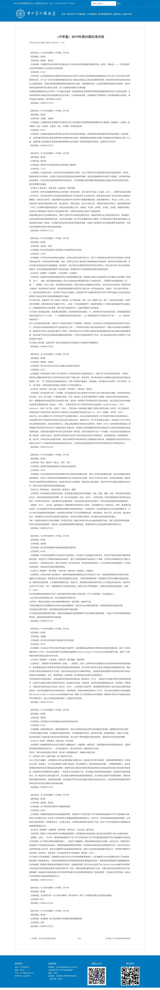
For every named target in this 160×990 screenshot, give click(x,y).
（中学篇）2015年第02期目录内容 (42, 938)
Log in (144, 3)
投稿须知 (117, 14)
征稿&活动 (127, 14)
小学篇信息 (92, 14)
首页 (63, 14)
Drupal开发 (26, 976)
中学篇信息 (81, 14)
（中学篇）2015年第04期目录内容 (117, 938)
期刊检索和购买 (105, 14)
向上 (79, 938)
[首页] (35, 13)
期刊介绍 (71, 14)
